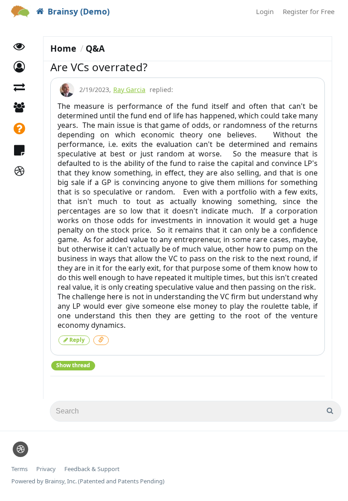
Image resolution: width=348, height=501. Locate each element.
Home (63, 48)
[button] (19, 67)
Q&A (95, 48)
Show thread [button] (73, 365)
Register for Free (308, 11)
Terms (19, 469)
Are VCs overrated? (98, 66)
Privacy (46, 469)
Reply (76, 340)
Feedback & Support (92, 469)
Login (265, 11)
